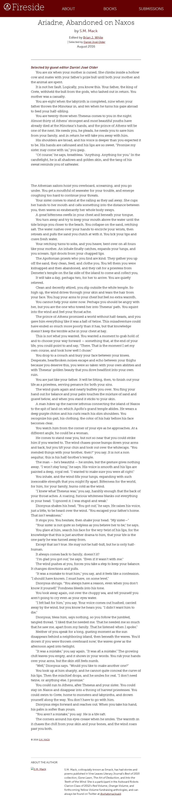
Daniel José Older (94, 42)
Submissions (151, 8)
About (68, 8)
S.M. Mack (89, 30)
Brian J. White (93, 37)
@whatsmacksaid (110, 793)
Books (110, 8)
